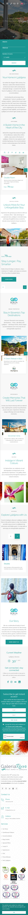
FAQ (4, 853)
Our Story (5, 829)
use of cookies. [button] (6, 909)
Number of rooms (8, 54)
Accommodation (7, 836)
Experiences (6, 850)
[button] (22, 4)
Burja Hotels (6, 839)
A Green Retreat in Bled (13, 359)
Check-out (5, 48)
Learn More (9, 279)
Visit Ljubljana (6, 860)
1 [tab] (13, 36)
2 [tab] (14, 36)
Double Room (9, 178)
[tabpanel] (14, 19)
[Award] (6, 870)
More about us (14, 642)
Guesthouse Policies (8, 832)
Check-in (5, 42)
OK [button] (14, 912)
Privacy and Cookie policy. (15, 726)
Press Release (7, 857)
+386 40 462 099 (9, 801)
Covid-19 (5, 846)
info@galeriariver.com (10, 810)
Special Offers (6, 843)
